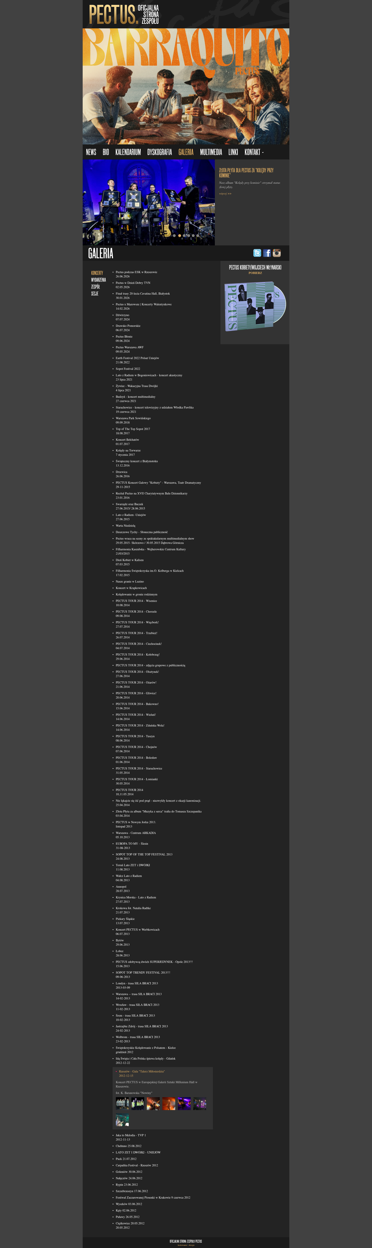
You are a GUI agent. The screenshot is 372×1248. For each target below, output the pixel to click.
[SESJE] (94, 293)
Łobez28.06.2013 (123, 953)
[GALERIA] (186, 152)
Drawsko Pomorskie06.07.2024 (128, 328)
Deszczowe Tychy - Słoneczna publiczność (142, 532)
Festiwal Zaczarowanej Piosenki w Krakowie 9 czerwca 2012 (153, 1197)
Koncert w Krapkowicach (131, 588)
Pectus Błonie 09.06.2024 (124, 338)
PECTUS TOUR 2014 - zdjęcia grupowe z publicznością (150, 665)
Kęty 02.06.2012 (126, 1210)
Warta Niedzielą (125, 525)
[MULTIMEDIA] (211, 152)
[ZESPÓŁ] (95, 286)
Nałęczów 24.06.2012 (129, 1178)
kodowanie (182, 1244)
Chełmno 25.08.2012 (128, 1146)
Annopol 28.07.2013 (123, 888)
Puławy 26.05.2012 (128, 1217)
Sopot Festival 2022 (128, 369)
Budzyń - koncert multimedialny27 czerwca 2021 (135, 399)
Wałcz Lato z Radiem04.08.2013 (129, 878)
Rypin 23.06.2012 (127, 1184)
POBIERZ (255, 273)
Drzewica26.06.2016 (123, 474)
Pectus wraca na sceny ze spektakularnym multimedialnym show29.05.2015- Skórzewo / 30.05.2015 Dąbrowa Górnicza (155, 540)
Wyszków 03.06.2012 (129, 1204)
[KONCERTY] (97, 272)
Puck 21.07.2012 (126, 1159)
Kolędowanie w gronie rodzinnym (136, 594)
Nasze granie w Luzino (130, 581)
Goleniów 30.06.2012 (129, 1172)
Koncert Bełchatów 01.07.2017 (127, 441)
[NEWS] (91, 152)
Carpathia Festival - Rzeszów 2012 (137, 1165)
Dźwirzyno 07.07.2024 (123, 317)
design (191, 1244)
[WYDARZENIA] (98, 279)
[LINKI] (233, 152)
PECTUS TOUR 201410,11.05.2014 (129, 792)
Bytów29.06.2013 (123, 942)
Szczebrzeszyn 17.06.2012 (132, 1191)
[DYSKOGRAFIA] (159, 152)
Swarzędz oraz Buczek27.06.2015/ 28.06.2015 (130, 506)
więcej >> (225, 193)
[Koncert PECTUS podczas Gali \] (122, 1103)
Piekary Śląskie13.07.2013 (125, 921)
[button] (254, 152)
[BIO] (105, 152)
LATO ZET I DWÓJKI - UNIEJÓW (138, 1152)
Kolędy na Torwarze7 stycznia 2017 (128, 452)
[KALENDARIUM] (128, 152)
